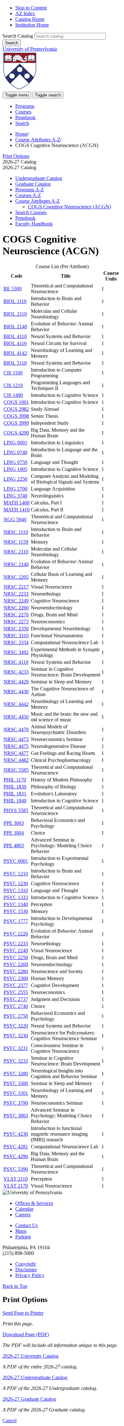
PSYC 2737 (15, 999)
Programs (24, 106)
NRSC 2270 (16, 614)
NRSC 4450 (16, 716)
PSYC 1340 (15, 904)
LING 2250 (15, 479)
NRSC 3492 (16, 652)
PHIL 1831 (14, 793)
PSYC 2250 (15, 957)
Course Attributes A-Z (37, 139)
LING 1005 (15, 469)
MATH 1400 (16, 502)
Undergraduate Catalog (38, 178)
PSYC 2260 (15, 964)
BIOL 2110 (15, 314)
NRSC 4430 (16, 691)
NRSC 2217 (16, 587)
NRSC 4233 (16, 672)
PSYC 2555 (15, 992)
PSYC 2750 (15, 1016)
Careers (23, 1214)
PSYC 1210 (15, 873)
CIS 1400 (13, 395)
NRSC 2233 (16, 593)
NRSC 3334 (16, 642)
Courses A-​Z (28, 195)
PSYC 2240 (15, 950)
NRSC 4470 (16, 729)
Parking (23, 1236)
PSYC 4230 (15, 1134)
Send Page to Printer (23, 1313)
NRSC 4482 (16, 760)
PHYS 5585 (15, 810)
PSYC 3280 (15, 1073)
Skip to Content (31, 7)
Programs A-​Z (29, 189)
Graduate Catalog (33, 184)
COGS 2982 (16, 409)
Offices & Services (34, 1203)
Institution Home (32, 25)
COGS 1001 (16, 402)
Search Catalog (18, 36)
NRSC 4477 (16, 753)
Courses (23, 111)
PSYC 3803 (15, 1115)
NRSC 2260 (16, 607)
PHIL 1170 (14, 779)
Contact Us (26, 1225)
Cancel (10, 1420)
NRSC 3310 (16, 635)
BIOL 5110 (15, 363)
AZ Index (25, 13)
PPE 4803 (13, 845)
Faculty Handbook (34, 223)
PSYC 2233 (15, 943)
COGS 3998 (16, 416)
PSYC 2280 (15, 971)
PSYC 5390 (15, 1169)
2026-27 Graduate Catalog (29, 1399)
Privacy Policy (30, 1275)
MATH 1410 (16, 509)
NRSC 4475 (16, 746)
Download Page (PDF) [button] (26, 1334)
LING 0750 (15, 462)
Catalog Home (30, 19)
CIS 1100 (13, 372)
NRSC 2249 (16, 600)
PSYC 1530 (15, 911)
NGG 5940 (14, 519)
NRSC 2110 (15, 551)
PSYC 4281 (15, 1146)
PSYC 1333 (15, 897)
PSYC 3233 (15, 1061)
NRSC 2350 (16, 628)
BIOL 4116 (15, 343)
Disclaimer (26, 1269)
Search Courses (30, 212)
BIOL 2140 (15, 326)
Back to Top (15, 1286)
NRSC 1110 (15, 532)
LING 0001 (15, 442)
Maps (20, 1231)
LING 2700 (15, 488)
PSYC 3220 (15, 1025)
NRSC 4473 (16, 739)
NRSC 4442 (16, 704)
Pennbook (25, 117)
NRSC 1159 (15, 542)
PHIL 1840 (14, 800)
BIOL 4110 (15, 336)
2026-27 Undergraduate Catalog (35, 1377)
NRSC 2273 (16, 621)
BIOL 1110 (14, 301)
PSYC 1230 (15, 883)
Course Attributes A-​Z (37, 201)
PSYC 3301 (15, 1093)
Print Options (16, 156)
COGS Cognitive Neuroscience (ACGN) (69, 206)
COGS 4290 (16, 432)
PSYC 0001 (15, 861)
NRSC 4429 (16, 681)
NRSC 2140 (16, 564)
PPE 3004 (13, 833)
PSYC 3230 (15, 1035)
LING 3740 (15, 495)
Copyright (25, 1264)
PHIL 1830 (14, 786)
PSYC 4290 (15, 1156)
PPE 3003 (13, 823)
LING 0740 (15, 452)
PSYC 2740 (15, 1006)
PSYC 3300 (15, 1083)
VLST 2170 (15, 1185)
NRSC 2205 (16, 577)
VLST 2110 (15, 1179)
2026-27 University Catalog (31, 1356)
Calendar (24, 1209)
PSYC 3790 (15, 1103)
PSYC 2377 (15, 985)
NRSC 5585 (16, 770)
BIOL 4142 (15, 353)
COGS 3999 (16, 423)
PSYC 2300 (15, 978)
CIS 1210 (13, 385)
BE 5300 (12, 288)
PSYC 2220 (15, 933)
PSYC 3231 (15, 1048)
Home (21, 134)
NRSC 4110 (15, 662)
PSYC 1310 (15, 890)
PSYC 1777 (15, 921)
